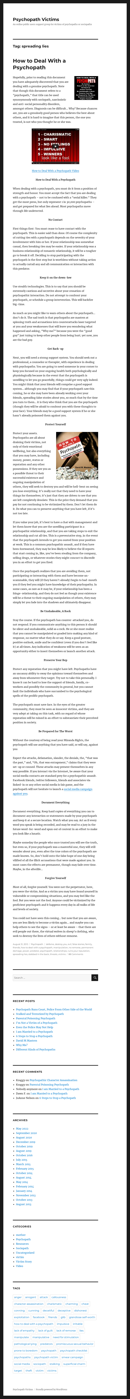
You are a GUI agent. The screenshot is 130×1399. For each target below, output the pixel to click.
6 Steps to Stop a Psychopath (34, 1036)
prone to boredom (26, 1350)
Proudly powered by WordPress (51, 1389)
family (88, 944)
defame (50, 944)
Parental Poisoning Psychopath (35, 1018)
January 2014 (24, 1190)
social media (22, 1363)
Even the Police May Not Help (34, 1027)
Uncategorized (25, 1252)
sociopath (39, 1363)
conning (19, 1310)
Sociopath (22, 1248)
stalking (55, 1363)
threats (53, 954)
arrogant (30, 1297)
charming (71, 1303)
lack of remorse (66, 1330)
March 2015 (23, 1164)
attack (44, 1297)
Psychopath (37, 944)
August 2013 (23, 1204)
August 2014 (23, 1177)
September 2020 (26, 1133)
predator (34, 951)
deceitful (48, 1310)
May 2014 (22, 1182)
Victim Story (24, 1261)
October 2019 (24, 1146)
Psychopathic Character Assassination (53, 1080)
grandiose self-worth (82, 1317)
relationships (60, 951)
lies (81, 1330)
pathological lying (25, 1343)
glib (63, 1317)
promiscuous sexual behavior (74, 1343)
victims (62, 954)
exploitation (21, 1317)
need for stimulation (66, 1337)
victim (20, 1257)
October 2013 (24, 1199)
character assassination (28, 1303)
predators (46, 1343)
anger (18, 1297)
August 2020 (24, 1137)
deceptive (64, 1310)
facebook (39, 1317)
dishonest (80, 1310)
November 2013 (26, 1195)
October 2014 (24, 1173)
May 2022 (22, 1128)
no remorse (75, 947)
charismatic (54, 1303)
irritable (78, 1323)
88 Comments (75, 954)
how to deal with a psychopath (36, 947)
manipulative (40, 1337)
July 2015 (21, 1159)
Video (19, 1266)
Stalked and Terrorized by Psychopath (40, 1013)
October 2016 (24, 1155)
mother (21, 1234)
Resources (22, 1243)
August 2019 (24, 1150)
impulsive (63, 1323)
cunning (33, 1310)
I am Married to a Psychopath (34, 1031)
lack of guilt (45, 1330)
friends (16, 947)
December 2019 (25, 1142)
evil (70, 944)
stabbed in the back (38, 954)
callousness (59, 1297)
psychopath (46, 951)
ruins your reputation (79, 951)
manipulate (21, 1337)
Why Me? (22, 1045)
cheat (85, 1303)
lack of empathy (24, 1330)
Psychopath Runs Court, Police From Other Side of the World (54, 1009)
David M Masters (26, 1040)
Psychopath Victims (36, 19)
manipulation (60, 947)
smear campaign (72, 1357)
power (26, 951)
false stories (78, 944)
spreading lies (20, 954)
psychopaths (22, 1357)
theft (29, 1370)
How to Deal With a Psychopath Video (55, 170)
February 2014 (25, 1186)
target (18, 1370)
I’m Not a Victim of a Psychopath (36, 1022)
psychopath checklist (73, 1350)
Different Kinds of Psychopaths (35, 1049)
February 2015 (25, 1168)
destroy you (61, 944)
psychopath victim (46, 1357)
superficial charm (74, 1363)
